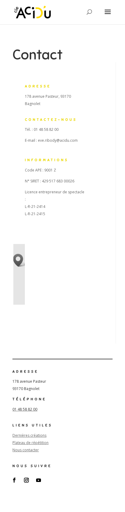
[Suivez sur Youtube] (38, 480)
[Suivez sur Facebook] (14, 480)
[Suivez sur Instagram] (26, 480)
